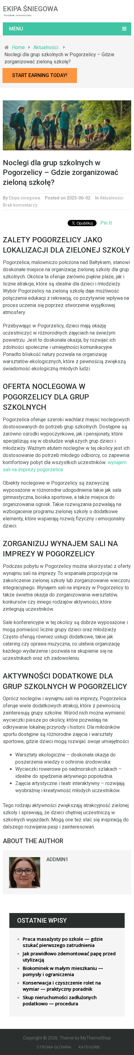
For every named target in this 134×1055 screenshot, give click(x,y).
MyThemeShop (95, 1037)
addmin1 (57, 859)
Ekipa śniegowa (30, 9)
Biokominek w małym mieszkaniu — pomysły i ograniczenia (63, 971)
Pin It (106, 223)
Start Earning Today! (39, 75)
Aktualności (111, 197)
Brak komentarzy (20, 205)
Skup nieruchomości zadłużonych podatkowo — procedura (60, 1000)
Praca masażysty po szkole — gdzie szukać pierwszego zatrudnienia (63, 942)
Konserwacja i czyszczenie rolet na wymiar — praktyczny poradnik (62, 986)
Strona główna (54, 1047)
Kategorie (89, 1047)
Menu (16, 29)
